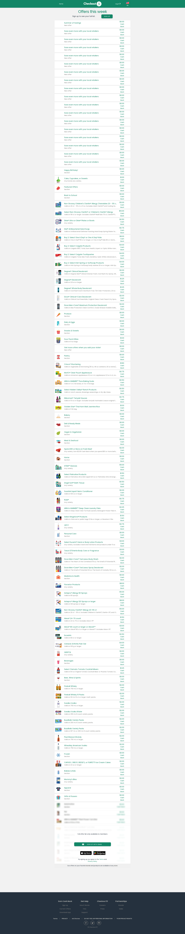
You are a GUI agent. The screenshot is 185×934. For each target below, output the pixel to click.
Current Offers (65, 909)
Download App (65, 912)
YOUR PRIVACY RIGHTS (124, 919)
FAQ (84, 909)
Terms (101, 859)
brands (88, 866)
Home (61, 4)
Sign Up (107, 16)
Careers (102, 905)
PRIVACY (65, 919)
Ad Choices (76, 919)
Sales (121, 909)
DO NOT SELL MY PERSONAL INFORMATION (98, 919)
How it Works (85, 905)
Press (102, 909)
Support (85, 912)
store (115, 866)
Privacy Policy (92, 861)
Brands (121, 905)
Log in (117, 4)
